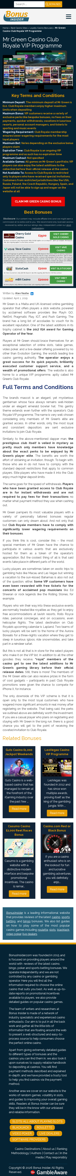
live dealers (29, 934)
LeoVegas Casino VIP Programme (57, 752)
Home (5, 28)
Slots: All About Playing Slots (37, 1121)
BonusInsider (14, 913)
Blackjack (20, 1127)
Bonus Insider (41, 1167)
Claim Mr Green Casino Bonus (38, 201)
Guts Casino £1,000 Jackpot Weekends (19, 752)
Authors (36, 1153)
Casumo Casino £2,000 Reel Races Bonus (19, 830)
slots (52, 929)
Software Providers (29, 1139)
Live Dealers (49, 1133)
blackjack (63, 929)
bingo (27, 921)
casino (56, 917)
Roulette (44, 1127)
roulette (43, 929)
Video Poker (22, 1133)
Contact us (50, 1153)
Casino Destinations (28, 1149)
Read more (19, 808)
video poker (13, 934)
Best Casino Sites (19, 28)
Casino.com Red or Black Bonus (57, 828)
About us (49, 1149)
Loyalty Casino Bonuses (41, 28)
